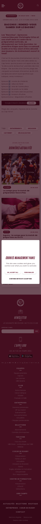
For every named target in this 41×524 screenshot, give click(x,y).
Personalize (29, 272)
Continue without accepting (20, 279)
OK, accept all (12, 272)
